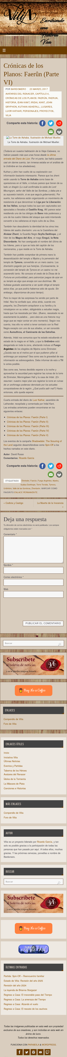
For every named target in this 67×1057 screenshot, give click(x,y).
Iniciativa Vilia (11, 757)
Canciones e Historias (15, 788)
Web (6, 589)
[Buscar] (59, 644)
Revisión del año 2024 (15, 985)
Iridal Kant (38, 102)
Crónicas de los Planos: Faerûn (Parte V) (27, 435)
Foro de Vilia (10, 723)
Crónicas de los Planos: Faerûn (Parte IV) (28, 430)
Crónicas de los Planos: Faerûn (26, 97)
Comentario (10, 534)
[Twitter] (27, 1052)
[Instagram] (34, 1052)
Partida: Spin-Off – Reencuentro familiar (24, 976)
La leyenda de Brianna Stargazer (20, 990)
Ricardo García (26, 458)
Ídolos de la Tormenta (15, 779)
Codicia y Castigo (13, 503)
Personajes (30, 110)
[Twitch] (47, 1052)
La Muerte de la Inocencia (50, 504)
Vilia (8, 115)
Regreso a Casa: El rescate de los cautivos (25, 1008)
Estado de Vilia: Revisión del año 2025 (23, 980)
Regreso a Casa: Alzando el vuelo (21, 1004)
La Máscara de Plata (14, 783)
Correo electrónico (14, 577)
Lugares (46, 106)
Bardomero (18, 88)
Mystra (55, 480)
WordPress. (49, 1044)
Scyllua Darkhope (28, 484)
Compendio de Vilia (13, 719)
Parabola (33, 1044)
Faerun (53, 97)
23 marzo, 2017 (39, 88)
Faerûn (33, 480)
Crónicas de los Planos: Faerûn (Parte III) (28, 426)
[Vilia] (20, 15)
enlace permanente (26, 492)
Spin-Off (49, 445)
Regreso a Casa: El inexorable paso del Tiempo (28, 994)
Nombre (8, 565)
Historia (11, 102)
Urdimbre (8, 488)
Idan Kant (24, 102)
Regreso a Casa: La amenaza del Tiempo (25, 999)
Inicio (6, 752)
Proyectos (46, 110)
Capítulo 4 (42, 93)
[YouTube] (41, 1052)
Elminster (25, 480)
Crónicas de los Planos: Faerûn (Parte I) (27, 417)
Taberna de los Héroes (15, 770)
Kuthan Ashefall (29, 106)
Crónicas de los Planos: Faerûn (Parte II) (27, 421)
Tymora (52, 484)
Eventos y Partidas (13, 765)
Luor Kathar (14, 110)
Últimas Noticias (12, 761)
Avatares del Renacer (20, 93)
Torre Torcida (42, 484)
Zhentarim (35, 488)
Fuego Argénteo (45, 480)
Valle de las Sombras (21, 488)
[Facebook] (20, 1052)
